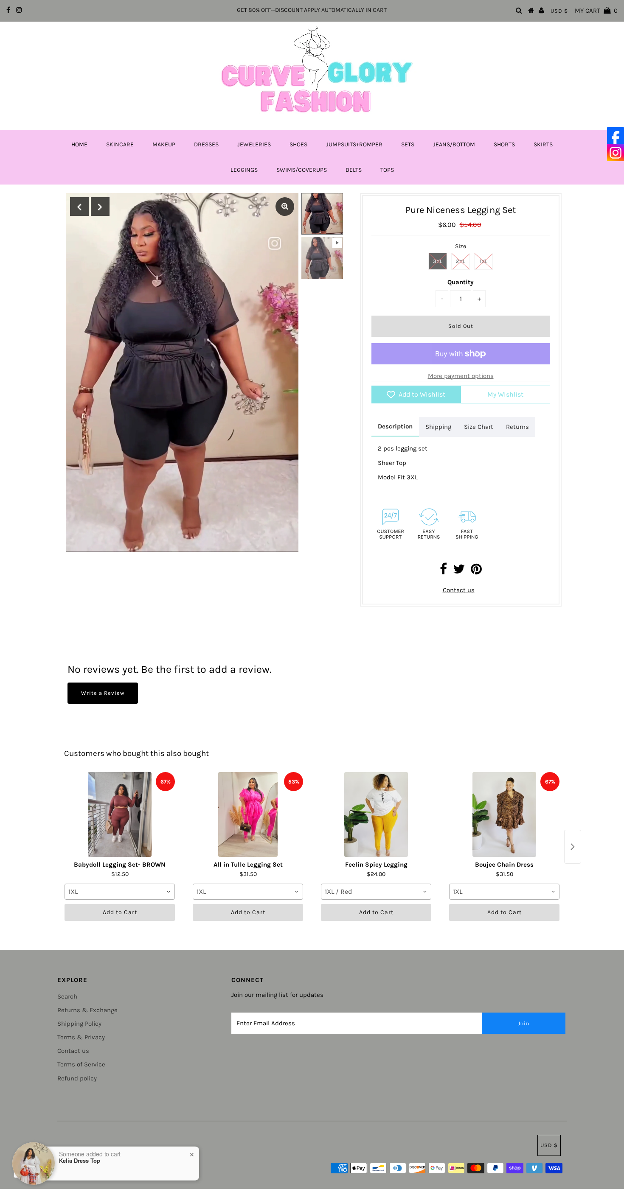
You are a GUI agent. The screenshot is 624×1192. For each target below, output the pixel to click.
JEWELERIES (254, 144)
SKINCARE (120, 144)
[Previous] (79, 206)
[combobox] (120, 892)
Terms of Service (81, 1064)
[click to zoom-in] (284, 206)
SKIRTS (543, 144)
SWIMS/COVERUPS (301, 169)
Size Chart (478, 427)
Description (395, 426)
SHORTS (504, 144)
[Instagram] (615, 152)
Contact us (459, 590)
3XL (437, 261)
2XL (460, 261)
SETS (407, 144)
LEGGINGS (244, 169)
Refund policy (77, 1078)
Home (79, 144)
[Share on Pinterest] (476, 571)
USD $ (559, 11)
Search (67, 996)
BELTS (354, 169)
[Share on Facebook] (443, 571)
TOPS (387, 169)
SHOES (298, 144)
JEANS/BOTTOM (454, 144)
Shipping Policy (79, 1023)
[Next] (100, 206)
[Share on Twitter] (459, 571)
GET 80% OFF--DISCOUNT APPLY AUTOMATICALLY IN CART (312, 10)
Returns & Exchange (87, 1010)
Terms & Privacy (81, 1037)
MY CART (596, 10)
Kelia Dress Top (79, 1159)
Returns (517, 427)
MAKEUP (163, 144)
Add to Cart (120, 912)
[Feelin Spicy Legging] (376, 814)
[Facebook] (615, 135)
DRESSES (206, 144)
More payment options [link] (461, 376)
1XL (483, 261)
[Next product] (572, 847)
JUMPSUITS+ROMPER (354, 144)
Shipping (438, 427)
